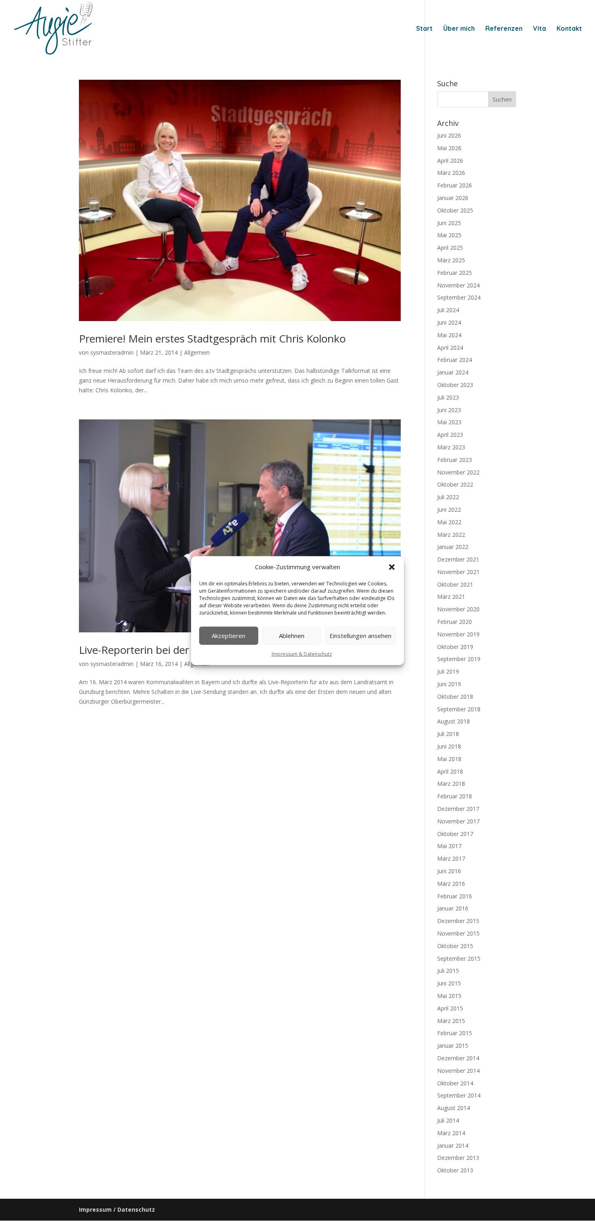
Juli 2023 (448, 397)
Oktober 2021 (455, 584)
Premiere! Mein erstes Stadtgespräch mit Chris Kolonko (212, 338)
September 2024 (458, 297)
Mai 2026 (449, 148)
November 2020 (458, 609)
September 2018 (458, 709)
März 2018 (451, 783)
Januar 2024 (452, 372)
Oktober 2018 (455, 696)
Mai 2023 (449, 422)
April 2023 (450, 434)
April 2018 (450, 771)
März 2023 (451, 447)
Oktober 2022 (455, 484)
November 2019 (458, 634)
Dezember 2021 (458, 559)
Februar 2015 (454, 1033)
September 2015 (458, 958)
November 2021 (458, 572)
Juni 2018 (449, 746)
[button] (392, 567)
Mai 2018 (449, 759)
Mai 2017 (449, 846)
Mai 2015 (449, 996)
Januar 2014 (452, 1145)
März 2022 (451, 534)
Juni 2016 (449, 871)
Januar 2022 (452, 547)
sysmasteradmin (112, 352)
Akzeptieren (228, 636)
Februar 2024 (454, 360)
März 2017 (451, 858)
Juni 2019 (449, 684)
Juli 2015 (448, 970)
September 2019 (458, 659)
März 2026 (451, 173)
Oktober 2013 (455, 1170)
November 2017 (458, 821)
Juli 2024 (448, 310)
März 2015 (451, 1021)
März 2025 (451, 260)
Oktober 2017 (455, 834)
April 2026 (450, 160)
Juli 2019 (448, 671)
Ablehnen (291, 636)
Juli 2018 (448, 734)
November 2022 (458, 472)
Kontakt (569, 29)
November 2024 (458, 285)
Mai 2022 (449, 522)
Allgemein (197, 352)
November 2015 (458, 933)
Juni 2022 (449, 509)
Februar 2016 (454, 896)
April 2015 (450, 1008)
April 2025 (450, 247)
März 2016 (451, 883)
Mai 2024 (449, 335)
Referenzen (504, 29)
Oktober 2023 (455, 385)
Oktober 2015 (455, 946)
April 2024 (450, 347)
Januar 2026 (452, 198)
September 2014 (458, 1095)
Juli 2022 (448, 497)
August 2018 (453, 721)
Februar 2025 (454, 273)
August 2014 (453, 1108)
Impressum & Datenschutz (302, 654)
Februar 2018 (454, 796)
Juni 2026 (449, 135)
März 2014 (451, 1133)
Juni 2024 (449, 322)
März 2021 (451, 596)
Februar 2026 (454, 185)
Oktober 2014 (455, 1083)
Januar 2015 (452, 1045)
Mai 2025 (449, 235)
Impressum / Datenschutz (117, 1209)
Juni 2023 (449, 410)
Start (424, 29)
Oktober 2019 (455, 647)
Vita (539, 29)
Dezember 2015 (458, 921)
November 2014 (458, 1070)
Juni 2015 (449, 983)
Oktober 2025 (455, 210)
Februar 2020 (454, 621)
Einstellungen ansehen (360, 636)
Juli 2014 (448, 1120)
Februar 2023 (454, 460)
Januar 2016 (452, 908)
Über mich (459, 29)
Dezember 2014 (458, 1058)
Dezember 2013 (458, 1157)
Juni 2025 (449, 223)
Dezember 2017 (458, 809)
